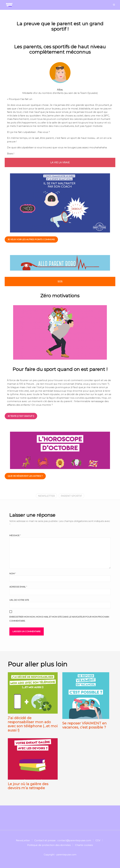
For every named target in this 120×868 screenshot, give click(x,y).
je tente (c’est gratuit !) (21, 416)
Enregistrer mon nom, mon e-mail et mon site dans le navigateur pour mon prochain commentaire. (59, 618)
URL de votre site (19, 600)
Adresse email (18, 586)
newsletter (46, 495)
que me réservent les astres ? (25, 476)
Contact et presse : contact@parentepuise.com (62, 840)
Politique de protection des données (49, 845)
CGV (97, 840)
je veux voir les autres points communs (31, 239)
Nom (12, 573)
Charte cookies (84, 845)
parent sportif (71, 495)
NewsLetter (23, 840)
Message (15, 535)
